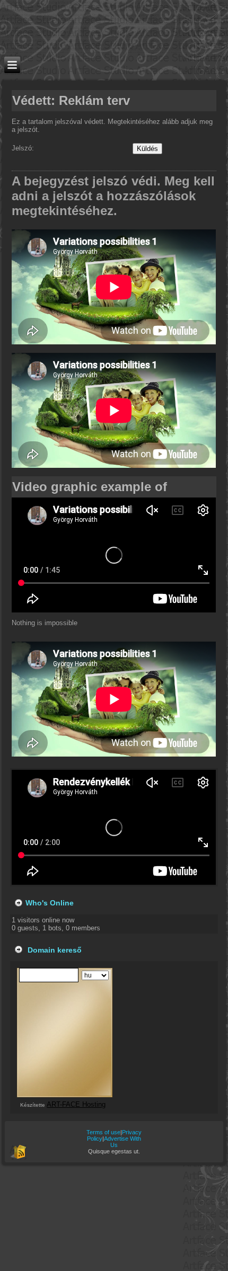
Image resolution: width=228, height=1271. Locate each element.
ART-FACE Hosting (76, 1104)
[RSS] (18, 1151)
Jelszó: (24, 148)
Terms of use (103, 1132)
